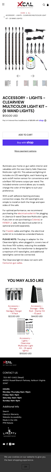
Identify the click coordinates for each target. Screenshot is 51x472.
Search (6, 411)
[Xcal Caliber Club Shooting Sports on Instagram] (10, 444)
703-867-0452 (10, 377)
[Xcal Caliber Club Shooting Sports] (25, 5)
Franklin (10, 231)
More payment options (25, 151)
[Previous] (18, 76)
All (29, 13)
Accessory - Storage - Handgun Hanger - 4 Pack (14, 310)
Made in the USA (10, 420)
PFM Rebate (8, 423)
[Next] (33, 76)
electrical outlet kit (27, 213)
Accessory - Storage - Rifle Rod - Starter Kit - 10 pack (37, 310)
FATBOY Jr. (8, 222)
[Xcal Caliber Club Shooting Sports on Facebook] (7, 444)
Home (23, 13)
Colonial (36, 219)
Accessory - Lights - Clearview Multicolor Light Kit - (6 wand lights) (25, 344)
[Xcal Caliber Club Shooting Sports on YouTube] (13, 444)
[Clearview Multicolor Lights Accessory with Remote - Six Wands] (25, 48)
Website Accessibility (12, 417)
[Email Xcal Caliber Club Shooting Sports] (4, 444)
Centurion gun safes (12, 263)
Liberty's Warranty (11, 414)
